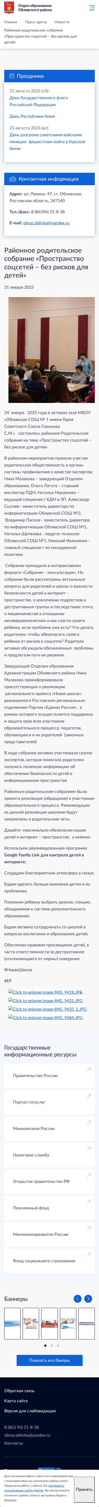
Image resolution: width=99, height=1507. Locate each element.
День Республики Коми (32, 116)
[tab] (45, 1346)
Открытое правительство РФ (41, 1181)
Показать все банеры (49, 1360)
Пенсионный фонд (31, 1208)
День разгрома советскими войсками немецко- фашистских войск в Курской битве (47, 142)
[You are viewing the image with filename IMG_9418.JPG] (45, 992)
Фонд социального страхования (44, 1261)
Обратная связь (19, 1391)
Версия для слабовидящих (30, 1411)
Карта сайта (16, 1401)
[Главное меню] (90, 8)
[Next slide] (88, 1299)
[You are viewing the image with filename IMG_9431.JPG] (45, 1000)
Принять (84, 1489)
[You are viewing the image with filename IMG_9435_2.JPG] (47, 1009)
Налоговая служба (31, 1155)
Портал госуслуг (29, 1102)
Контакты (13, 1443)
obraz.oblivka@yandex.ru (46, 223)
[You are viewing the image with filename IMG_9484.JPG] (45, 1017)
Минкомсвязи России (34, 1129)
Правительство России (35, 1076)
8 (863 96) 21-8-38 (21, 1427)
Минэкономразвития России (40, 1234)
